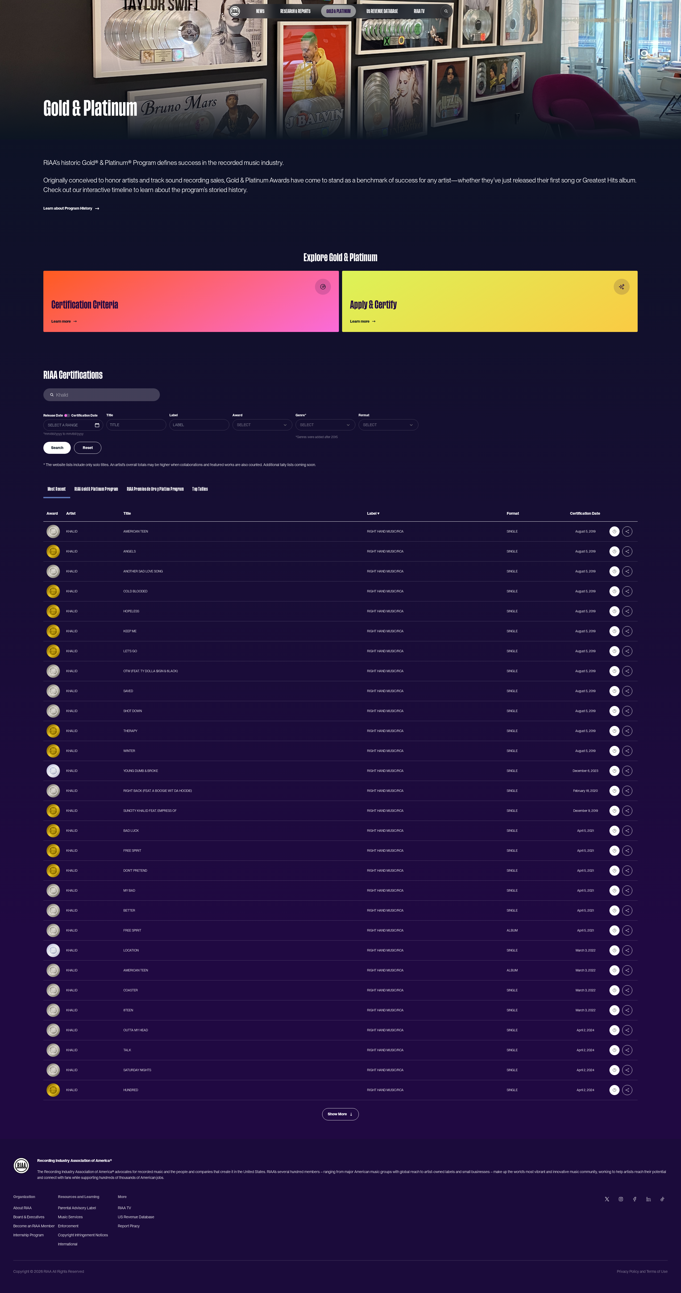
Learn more (61, 321)
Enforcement (68, 1226)
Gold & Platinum (338, 11)
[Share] (627, 531)
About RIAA (22, 1208)
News (260, 11)
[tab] (56, 491)
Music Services (70, 1217)
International (67, 1244)
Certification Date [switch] (84, 415)
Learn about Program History (67, 208)
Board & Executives (28, 1217)
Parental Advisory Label (77, 1208)
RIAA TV (419, 11)
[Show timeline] (614, 531)
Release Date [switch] (53, 415)
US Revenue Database (382, 11)
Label (173, 415)
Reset (88, 448)
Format (364, 415)
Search (57, 448)
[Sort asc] (378, 514)
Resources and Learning (78, 1197)
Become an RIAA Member (34, 1226)
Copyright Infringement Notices (83, 1235)
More (122, 1197)
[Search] (446, 11)
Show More (337, 1114)
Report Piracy (129, 1226)
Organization (24, 1197)
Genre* (301, 415)
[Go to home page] (235, 11)
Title (109, 415)
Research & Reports (295, 11)
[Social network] (607, 1199)
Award (237, 415)
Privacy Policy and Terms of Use (642, 1271)
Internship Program (28, 1235)
